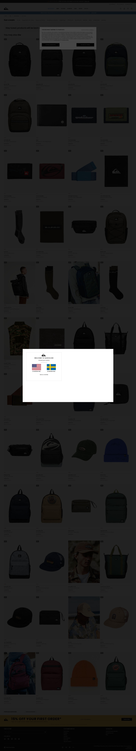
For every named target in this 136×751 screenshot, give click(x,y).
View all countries (44, 374)
